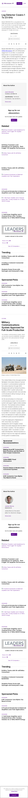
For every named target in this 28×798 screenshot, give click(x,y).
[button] (3, 3)
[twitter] (14, 44)
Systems (4, 318)
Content (4, 11)
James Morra (14, 342)
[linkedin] (11, 44)
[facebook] (9, 44)
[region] (14, 792)
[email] (19, 44)
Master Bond (5, 240)
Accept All (14, 795)
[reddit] (16, 44)
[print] (25, 44)
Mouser (4, 243)
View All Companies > (14, 246)
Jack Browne (14, 33)
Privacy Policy (14, 791)
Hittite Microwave (7, 50)
